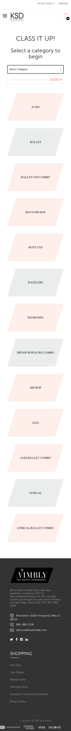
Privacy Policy (18, 701)
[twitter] (11, 639)
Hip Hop (35, 387)
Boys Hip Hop (35, 212)
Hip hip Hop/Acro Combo (35, 352)
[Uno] (17, 17)
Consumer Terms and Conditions (29, 694)
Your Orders (17, 672)
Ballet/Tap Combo (35, 177)
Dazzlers (35, 282)
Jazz (35, 422)
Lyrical (35, 492)
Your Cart (15, 665)
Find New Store (19, 686)
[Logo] (35, 575)
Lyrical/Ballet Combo (35, 528)
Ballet (35, 142)
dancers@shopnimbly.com (31, 630)
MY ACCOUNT (45, 3)
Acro (35, 107)
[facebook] (16, 639)
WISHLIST (63, 3)
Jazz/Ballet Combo (35, 457)
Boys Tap (35, 247)
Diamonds (35, 317)
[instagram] (21, 639)
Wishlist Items (18, 679)
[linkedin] (26, 639)
